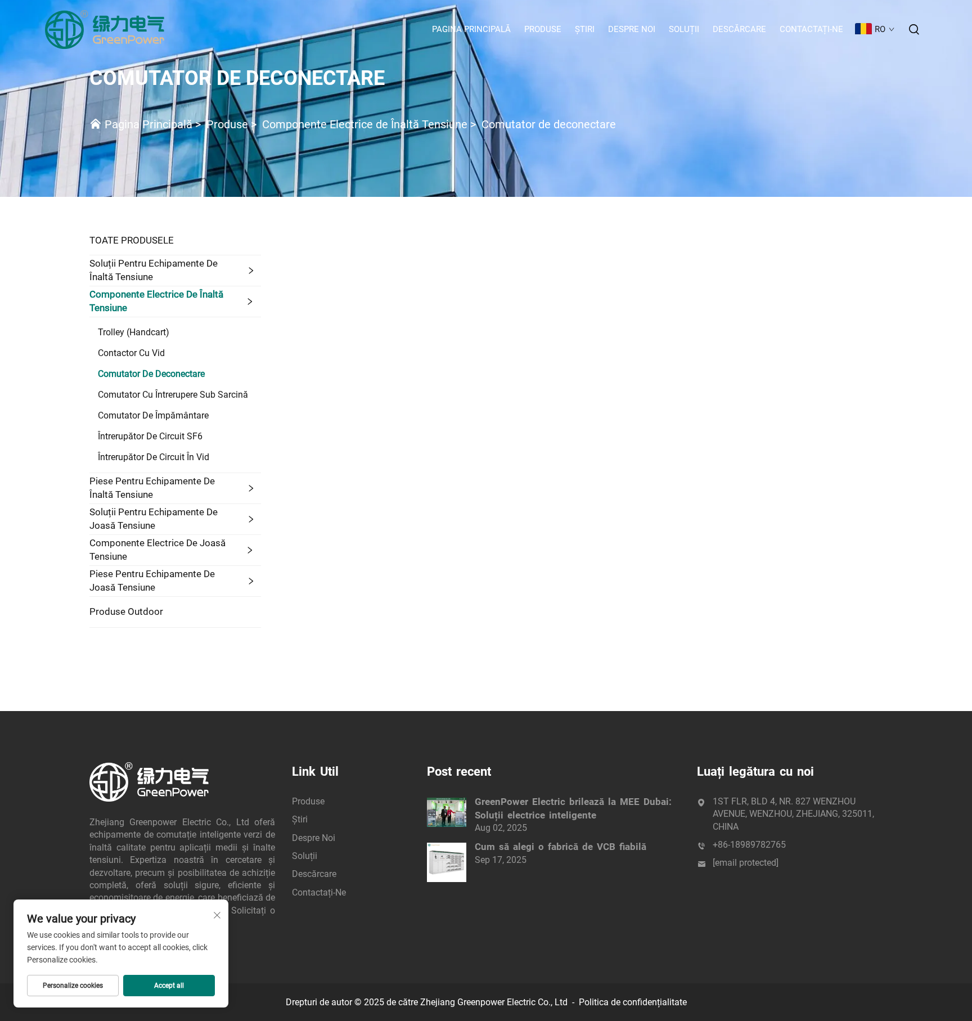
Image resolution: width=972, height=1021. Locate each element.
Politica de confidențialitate (633, 1002)
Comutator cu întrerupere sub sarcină (173, 394)
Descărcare (739, 29)
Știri (585, 29)
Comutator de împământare (153, 415)
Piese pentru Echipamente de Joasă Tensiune (152, 580)
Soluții (684, 29)
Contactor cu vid (131, 353)
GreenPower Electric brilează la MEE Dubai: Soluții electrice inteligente (573, 808)
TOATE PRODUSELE (131, 240)
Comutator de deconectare (549, 124)
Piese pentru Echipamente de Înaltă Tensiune (152, 487)
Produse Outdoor (126, 611)
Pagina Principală (471, 29)
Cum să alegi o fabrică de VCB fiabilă (560, 846)
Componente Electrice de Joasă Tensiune (157, 549)
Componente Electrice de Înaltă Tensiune (364, 124)
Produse (542, 29)
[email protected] (745, 862)
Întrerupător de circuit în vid (153, 457)
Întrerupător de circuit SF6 (150, 436)
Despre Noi (631, 29)
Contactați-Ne (811, 29)
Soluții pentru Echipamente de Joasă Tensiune (153, 518)
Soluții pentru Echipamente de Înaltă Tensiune (153, 270)
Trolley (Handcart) (133, 332)
